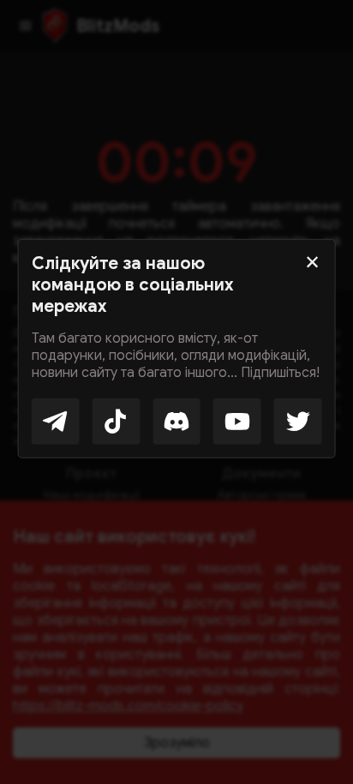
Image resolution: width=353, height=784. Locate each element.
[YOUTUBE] (237, 421)
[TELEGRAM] (56, 421)
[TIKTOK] (116, 421)
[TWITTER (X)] (298, 421)
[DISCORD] (176, 421)
